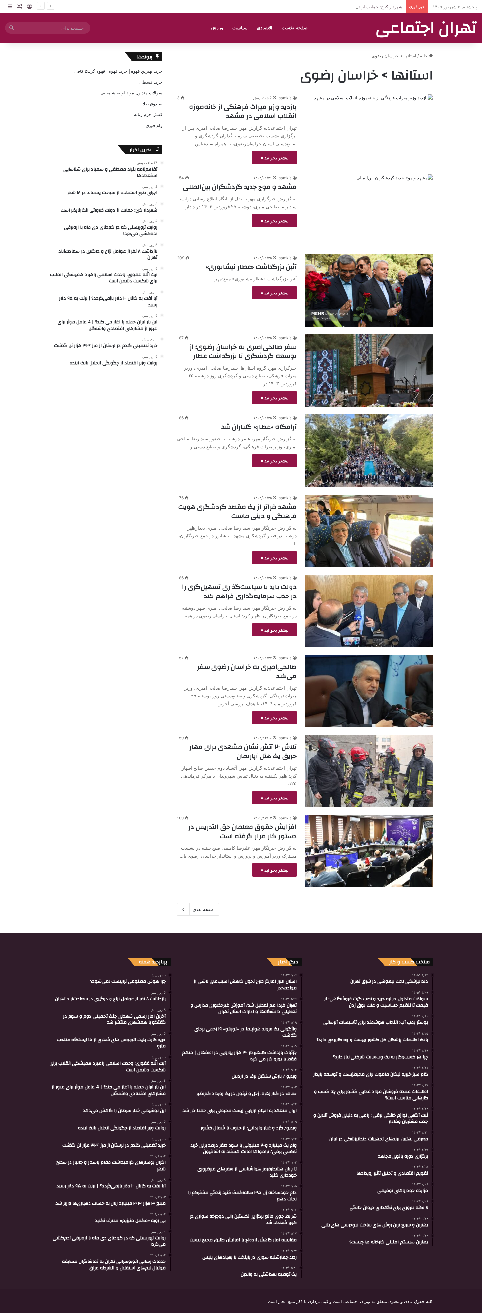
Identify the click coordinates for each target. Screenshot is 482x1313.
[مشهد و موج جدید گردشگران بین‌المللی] (369, 210)
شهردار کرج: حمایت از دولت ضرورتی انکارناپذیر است (353, 6)
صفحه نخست (295, 27)
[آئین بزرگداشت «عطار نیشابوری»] (369, 290)
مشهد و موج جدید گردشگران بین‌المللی (240, 187)
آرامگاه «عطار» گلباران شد (259, 427)
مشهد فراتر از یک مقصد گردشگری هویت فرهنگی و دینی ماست (237, 511)
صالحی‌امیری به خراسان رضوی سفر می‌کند (247, 671)
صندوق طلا (152, 103)
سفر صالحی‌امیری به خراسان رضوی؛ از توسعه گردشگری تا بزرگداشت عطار (243, 351)
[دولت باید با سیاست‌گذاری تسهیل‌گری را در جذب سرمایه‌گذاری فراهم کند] (369, 611)
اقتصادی (264, 27)
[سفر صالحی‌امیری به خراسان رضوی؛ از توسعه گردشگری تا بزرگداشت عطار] (369, 370)
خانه (424, 55)
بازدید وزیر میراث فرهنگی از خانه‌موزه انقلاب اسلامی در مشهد (243, 111)
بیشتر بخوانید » (275, 157)
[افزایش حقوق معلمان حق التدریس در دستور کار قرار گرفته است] (369, 851)
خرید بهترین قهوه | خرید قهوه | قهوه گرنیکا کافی (118, 71)
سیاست (240, 27)
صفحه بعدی (203, 909)
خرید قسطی (150, 82)
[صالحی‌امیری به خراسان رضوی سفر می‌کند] (369, 691)
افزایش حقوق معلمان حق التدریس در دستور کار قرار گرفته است (242, 831)
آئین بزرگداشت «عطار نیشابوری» (251, 267)
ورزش (217, 27)
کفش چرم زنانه (148, 114)
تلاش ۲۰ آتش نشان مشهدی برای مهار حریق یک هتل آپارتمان (243, 751)
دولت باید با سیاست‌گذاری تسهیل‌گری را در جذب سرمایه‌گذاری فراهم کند (239, 591)
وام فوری (154, 125)
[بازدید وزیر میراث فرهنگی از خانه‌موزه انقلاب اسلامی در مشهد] (369, 130)
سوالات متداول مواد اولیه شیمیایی (131, 92)
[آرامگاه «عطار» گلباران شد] (369, 450)
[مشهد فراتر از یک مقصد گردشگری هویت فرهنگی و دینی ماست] (369, 531)
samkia (285, 97)
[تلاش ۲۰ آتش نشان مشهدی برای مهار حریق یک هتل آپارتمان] (369, 771)
